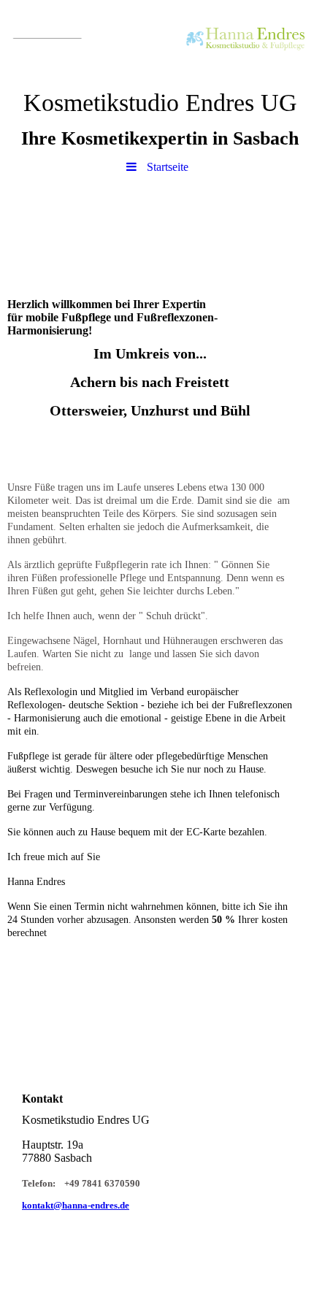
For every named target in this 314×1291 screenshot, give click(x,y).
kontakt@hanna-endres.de (75, 1205)
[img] (157, 40)
